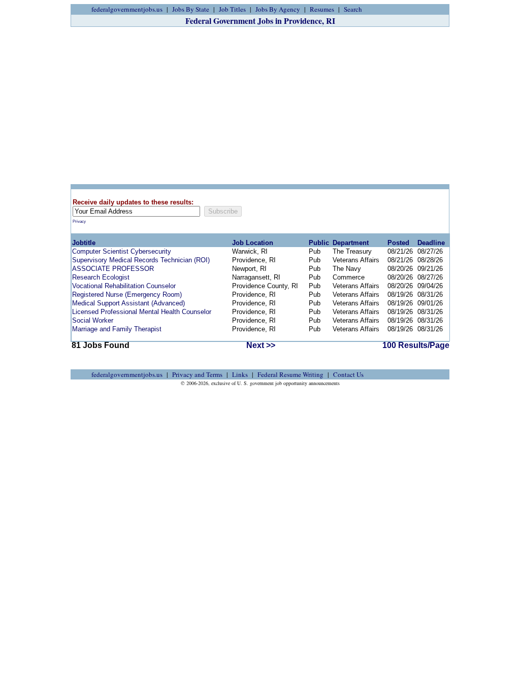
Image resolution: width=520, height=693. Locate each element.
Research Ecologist (100, 277)
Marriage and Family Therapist (116, 329)
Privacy (79, 221)
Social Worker (92, 320)
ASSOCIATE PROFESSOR (113, 268)
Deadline (431, 243)
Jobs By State (190, 9)
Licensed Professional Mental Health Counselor (141, 312)
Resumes (322, 9)
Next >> (260, 345)
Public (319, 243)
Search (353, 9)
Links (240, 374)
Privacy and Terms (197, 374)
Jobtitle (83, 243)
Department (351, 243)
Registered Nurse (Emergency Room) (127, 294)
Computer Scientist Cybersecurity (121, 251)
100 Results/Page (415, 345)
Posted (398, 243)
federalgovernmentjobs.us (126, 9)
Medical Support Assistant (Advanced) (128, 303)
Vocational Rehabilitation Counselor (124, 286)
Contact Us (348, 374)
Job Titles (232, 9)
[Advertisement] (260, 105)
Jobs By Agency (277, 9)
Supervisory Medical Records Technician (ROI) (141, 260)
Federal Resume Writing (290, 374)
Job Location (252, 243)
